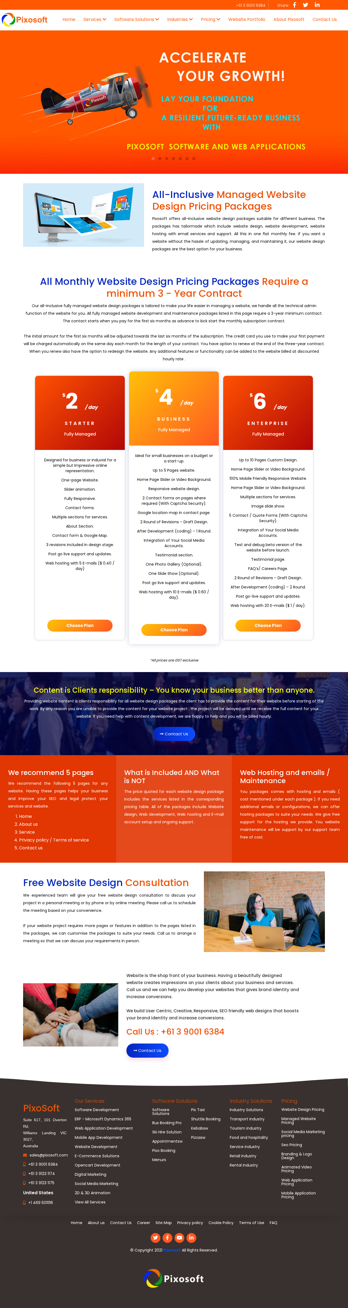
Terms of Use (251, 1222)
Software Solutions (174, 1101)
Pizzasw (198, 1137)
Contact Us (325, 19)
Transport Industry (247, 1119)
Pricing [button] (208, 19)
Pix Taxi (198, 1110)
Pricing (289, 1101)
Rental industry (244, 1165)
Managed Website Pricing (298, 1120)
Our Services (89, 1101)
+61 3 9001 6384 (43, 1164)
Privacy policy (190, 1222)
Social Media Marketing (96, 1184)
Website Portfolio (246, 19)
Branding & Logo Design (296, 1156)
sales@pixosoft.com (49, 1155)
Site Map (164, 1222)
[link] (174, 1278)
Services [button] (92, 19)
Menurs (159, 1160)
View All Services (90, 1202)
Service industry (245, 1147)
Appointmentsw (167, 1141)
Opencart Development (97, 1165)
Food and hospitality (249, 1137)
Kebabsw (199, 1128)
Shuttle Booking (205, 1119)
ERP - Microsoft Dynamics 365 (103, 1119)
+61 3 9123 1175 (41, 1183)
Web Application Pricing (296, 1182)
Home (69, 19)
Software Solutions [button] (134, 19)
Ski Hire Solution (167, 1132)
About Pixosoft (289, 19)
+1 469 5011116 (40, 1203)
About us (96, 1222)
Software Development (97, 1110)
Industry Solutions (251, 1101)
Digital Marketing (90, 1174)
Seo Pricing (291, 1145)
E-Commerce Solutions (97, 1156)
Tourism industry (246, 1128)
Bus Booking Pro (167, 1123)
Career (143, 1222)
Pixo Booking (163, 1150)
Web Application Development (104, 1128)
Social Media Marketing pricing (303, 1133)
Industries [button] (178, 19)
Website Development (96, 1147)
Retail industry (243, 1156)
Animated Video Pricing (296, 1169)
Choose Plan (80, 625)
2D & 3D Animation (92, 1193)
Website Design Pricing (302, 1109)
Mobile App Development (99, 1137)
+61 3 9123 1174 (41, 1173)
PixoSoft (172, 1250)
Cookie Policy (221, 1222)
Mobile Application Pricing (298, 1195)
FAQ (273, 1222)
